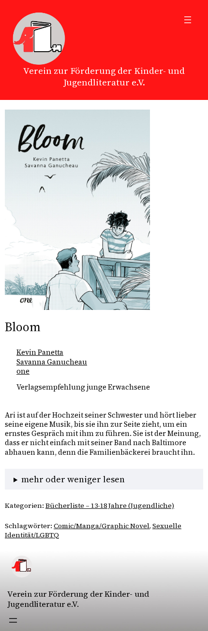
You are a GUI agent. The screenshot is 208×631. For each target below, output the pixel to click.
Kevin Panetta (39, 352)
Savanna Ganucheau (51, 362)
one (23, 371)
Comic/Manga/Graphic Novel (101, 526)
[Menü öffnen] (187, 20)
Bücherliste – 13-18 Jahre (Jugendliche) (109, 505)
